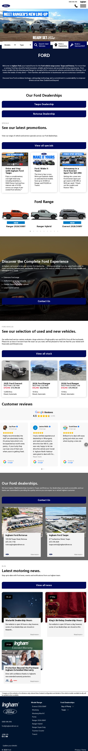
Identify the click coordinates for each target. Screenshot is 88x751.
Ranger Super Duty (39, 727)
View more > (35, 554)
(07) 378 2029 (54, 542)
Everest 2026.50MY (39, 706)
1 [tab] (35, 39)
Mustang (35, 710)
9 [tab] (58, 231)
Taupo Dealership (44, 104)
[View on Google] (5, 427)
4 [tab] (46, 39)
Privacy (77, 750)
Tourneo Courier (38, 731)
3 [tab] (42, 39)
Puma (34, 717)
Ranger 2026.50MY (39, 720)
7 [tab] (51, 231)
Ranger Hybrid (37, 724)
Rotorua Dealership (44, 113)
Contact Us (44, 301)
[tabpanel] (44, 25)
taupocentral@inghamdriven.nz (60, 545)
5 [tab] (49, 39)
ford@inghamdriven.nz (10, 726)
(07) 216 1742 (10, 542)
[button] (2, 444)
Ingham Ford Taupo (59, 535)
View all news (44, 585)
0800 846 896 (73, 2)
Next (85, 25)
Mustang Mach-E (38, 713)
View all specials (44, 145)
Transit (34, 734)
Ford (9, 750)
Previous (3, 25)
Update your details (10, 746)
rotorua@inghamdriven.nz (15, 545)
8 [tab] (54, 231)
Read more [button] (37, 457)
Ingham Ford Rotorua (16, 535)
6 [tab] (52, 39)
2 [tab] (39, 39)
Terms (83, 750)
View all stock (44, 353)
